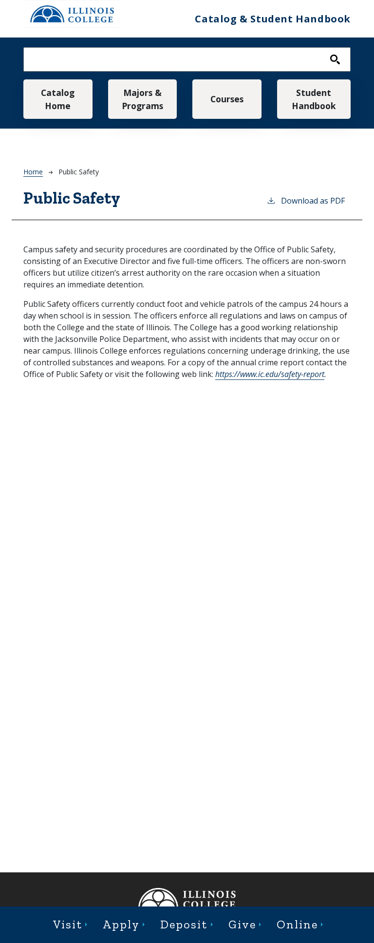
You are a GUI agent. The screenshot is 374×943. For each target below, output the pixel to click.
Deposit (183, 924)
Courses (226, 99)
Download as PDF (313, 200)
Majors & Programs (142, 99)
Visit (67, 924)
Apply (121, 924)
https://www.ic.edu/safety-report (269, 374)
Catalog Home (58, 99)
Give (242, 924)
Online (297, 924)
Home (33, 171)
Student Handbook (314, 99)
